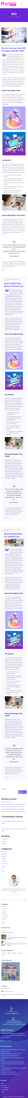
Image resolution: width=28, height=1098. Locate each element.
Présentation (3, 1085)
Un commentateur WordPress (8, 821)
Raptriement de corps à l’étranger (8, 1072)
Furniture (3, 856)
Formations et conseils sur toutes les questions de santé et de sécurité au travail (13, 1050)
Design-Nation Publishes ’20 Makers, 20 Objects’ (12, 806)
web (3, 955)
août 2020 (3, 843)
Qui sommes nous (4, 1087)
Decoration (4, 854)
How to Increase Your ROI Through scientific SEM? (13, 811)
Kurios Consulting (12, 45)
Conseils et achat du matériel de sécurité (9, 1055)
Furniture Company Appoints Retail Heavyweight (12, 809)
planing (19, 953)
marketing (14, 953)
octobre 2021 (4, 839)
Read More (3, 270)
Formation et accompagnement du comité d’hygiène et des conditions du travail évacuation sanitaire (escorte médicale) (13, 1063)
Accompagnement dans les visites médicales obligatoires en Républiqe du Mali (13, 1069)
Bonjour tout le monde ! (6, 801)
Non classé (4, 861)
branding (4, 953)
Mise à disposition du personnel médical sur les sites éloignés (12, 1058)
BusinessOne (21, 1096)
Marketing (3, 858)
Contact (2, 1091)
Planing (3, 866)
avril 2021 (3, 841)
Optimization (4, 863)
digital (9, 953)
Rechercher (4, 789)
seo (23, 953)
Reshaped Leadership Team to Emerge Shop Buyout (13, 804)
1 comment (22, 45)
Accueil (2, 1083)
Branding (3, 851)
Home (10, 17)
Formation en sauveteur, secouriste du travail (10, 1053)
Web (8, 280)
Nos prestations (4, 1089)
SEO (18, 45)
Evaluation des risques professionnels (9, 1074)
